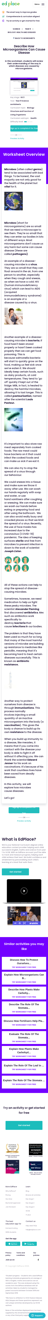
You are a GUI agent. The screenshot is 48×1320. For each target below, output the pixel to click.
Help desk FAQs (31, 1226)
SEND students (11, 1232)
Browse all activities (33, 1195)
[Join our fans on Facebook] (38, 1260)
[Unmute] (15, 923)
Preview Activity (17, 138)
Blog (27, 1191)
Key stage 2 (30, 1203)
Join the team (11, 1207)
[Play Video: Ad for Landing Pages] (24, 914)
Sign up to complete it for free (24, 128)
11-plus (28, 1215)
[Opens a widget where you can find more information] (37, 1316)
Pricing (8, 1195)
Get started (15, 871)
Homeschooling (12, 1228)
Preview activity (24, 821)
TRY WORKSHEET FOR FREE (24, 967)
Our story (9, 1199)
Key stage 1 (30, 1199)
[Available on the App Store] (13, 1244)
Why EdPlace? (11, 1191)
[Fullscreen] (24, 923)
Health (34, 118)
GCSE (28, 1211)
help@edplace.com (33, 1230)
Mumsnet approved (13, 1203)
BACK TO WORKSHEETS (25, 38)
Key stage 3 (30, 1207)
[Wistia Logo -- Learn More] (34, 923)
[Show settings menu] (19, 923)
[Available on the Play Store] (30, 1244)
